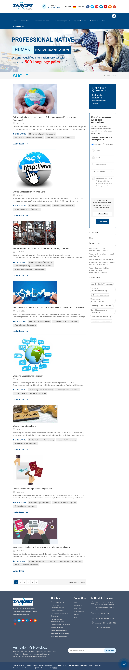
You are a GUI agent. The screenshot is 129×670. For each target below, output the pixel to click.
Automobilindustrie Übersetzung (40, 262)
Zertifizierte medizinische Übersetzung (60, 137)
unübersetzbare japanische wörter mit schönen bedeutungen (102, 264)
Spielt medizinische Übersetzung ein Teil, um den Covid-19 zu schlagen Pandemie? (44, 118)
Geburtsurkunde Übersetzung (60, 624)
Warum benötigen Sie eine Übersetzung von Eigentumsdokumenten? (99, 270)
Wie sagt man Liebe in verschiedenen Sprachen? (98, 250)
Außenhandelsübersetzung (59, 636)
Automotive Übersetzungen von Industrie (29, 269)
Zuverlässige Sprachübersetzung (98, 300)
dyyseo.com (97, 665)
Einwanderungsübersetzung (39, 502)
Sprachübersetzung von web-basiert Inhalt (101, 311)
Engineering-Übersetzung (59, 630)
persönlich (109, 144)
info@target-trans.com (106, 618)
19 (32, 582)
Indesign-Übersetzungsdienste (71, 561)
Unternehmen (25, 21)
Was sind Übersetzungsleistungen (28, 376)
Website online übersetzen (63, 206)
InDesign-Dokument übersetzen (26, 565)
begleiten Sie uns (79, 21)
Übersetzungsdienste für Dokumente (42, 561)
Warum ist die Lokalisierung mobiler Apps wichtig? (102, 255)
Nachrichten (93, 21)
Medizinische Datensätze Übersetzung (29, 137)
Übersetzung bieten (57, 602)
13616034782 (97, 98)
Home (15, 21)
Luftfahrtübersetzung (57, 611)
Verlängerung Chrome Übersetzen (27, 209)
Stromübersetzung (57, 627)
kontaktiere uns (18, 26)
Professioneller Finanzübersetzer (65, 321)
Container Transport (39, 656)
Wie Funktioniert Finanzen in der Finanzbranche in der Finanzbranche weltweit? (48, 307)
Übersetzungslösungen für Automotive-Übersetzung (33, 266)
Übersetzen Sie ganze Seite (39, 206)
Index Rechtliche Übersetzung (102, 284)
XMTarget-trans (105, 627)
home (76, 602)
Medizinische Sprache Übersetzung (42, 134)
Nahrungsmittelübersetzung (60, 633)
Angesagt (98, 144)
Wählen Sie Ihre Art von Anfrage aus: (102, 138)
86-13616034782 (53, 7)
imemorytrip (29, 656)
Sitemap (76, 614)
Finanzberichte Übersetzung (101, 317)
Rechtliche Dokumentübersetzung (99, 289)
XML (14, 668)
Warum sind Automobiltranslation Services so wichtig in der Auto (41, 248)
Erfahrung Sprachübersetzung (101, 306)
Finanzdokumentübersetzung (101, 321)
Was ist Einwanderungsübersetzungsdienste (32, 489)
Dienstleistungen (61, 21)
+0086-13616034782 (109, 623)
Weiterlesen (18, 144)
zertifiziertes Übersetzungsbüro (64, 502)
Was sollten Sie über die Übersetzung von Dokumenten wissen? (41, 547)
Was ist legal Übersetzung (24, 426)
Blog (103, 21)
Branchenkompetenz (41, 21)
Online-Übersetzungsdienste (25, 506)
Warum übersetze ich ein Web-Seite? (29, 192)
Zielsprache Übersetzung (100, 295)
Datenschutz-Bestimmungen (26, 668)
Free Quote (99, 89)
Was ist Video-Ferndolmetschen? (101, 259)
